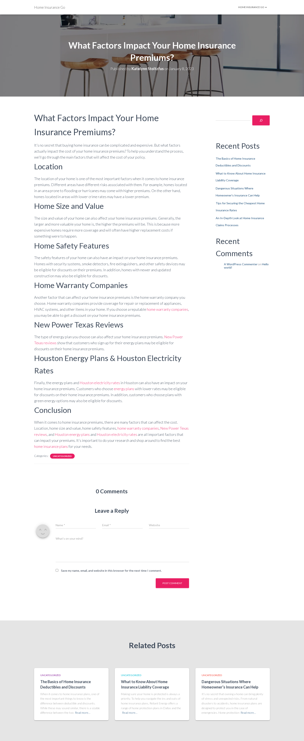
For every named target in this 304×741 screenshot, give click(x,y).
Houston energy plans (72, 434)
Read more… (82, 712)
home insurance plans (51, 446)
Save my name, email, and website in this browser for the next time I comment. (111, 570)
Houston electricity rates (100, 382)
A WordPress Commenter (240, 264)
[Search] (261, 120)
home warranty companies (167, 309)
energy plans (124, 388)
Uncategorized (62, 456)
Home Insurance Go (251, 7)
